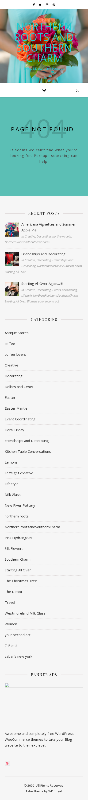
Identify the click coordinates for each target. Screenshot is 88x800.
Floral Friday (14, 429)
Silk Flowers (14, 548)
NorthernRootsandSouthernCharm (32, 527)
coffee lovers (15, 354)
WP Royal (55, 791)
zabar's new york (18, 656)
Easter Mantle (16, 408)
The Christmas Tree (21, 580)
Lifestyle (12, 483)
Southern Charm (18, 559)
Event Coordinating (20, 419)
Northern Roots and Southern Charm (44, 42)
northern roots (17, 516)
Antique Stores (17, 332)
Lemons (11, 462)
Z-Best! (11, 645)
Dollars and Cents (19, 386)
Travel (10, 602)
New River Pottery (20, 505)
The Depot (13, 591)
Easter (10, 397)
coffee (10, 343)
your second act (18, 634)
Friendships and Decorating (27, 440)
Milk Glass (13, 494)
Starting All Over (18, 570)
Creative (11, 365)
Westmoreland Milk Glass (25, 613)
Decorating (14, 376)
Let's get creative (19, 473)
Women (11, 624)
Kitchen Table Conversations (28, 451)
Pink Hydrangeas (18, 537)
